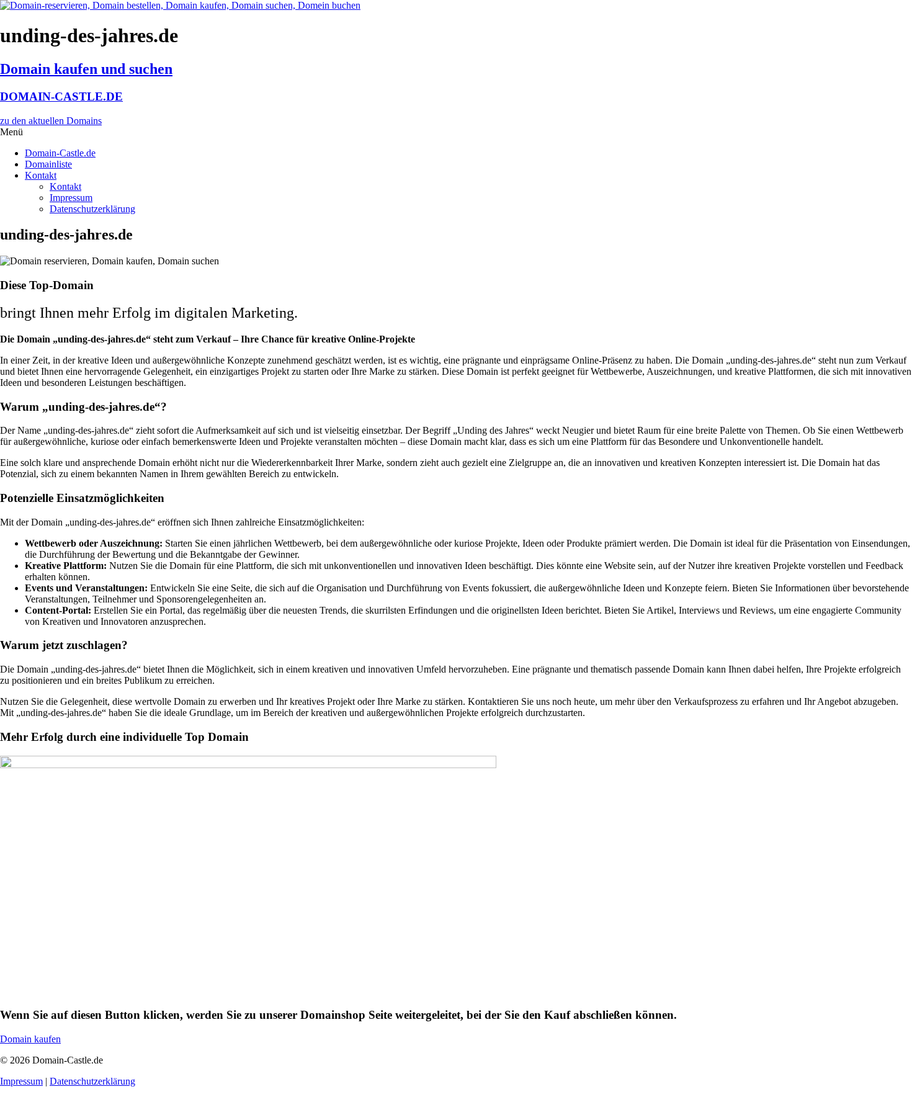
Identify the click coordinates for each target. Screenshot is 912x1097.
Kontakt (40, 175)
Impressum (71, 197)
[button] (456, 132)
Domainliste (48, 164)
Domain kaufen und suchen (86, 69)
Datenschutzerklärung (92, 209)
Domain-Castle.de (60, 153)
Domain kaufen (30, 1039)
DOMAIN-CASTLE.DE (61, 96)
